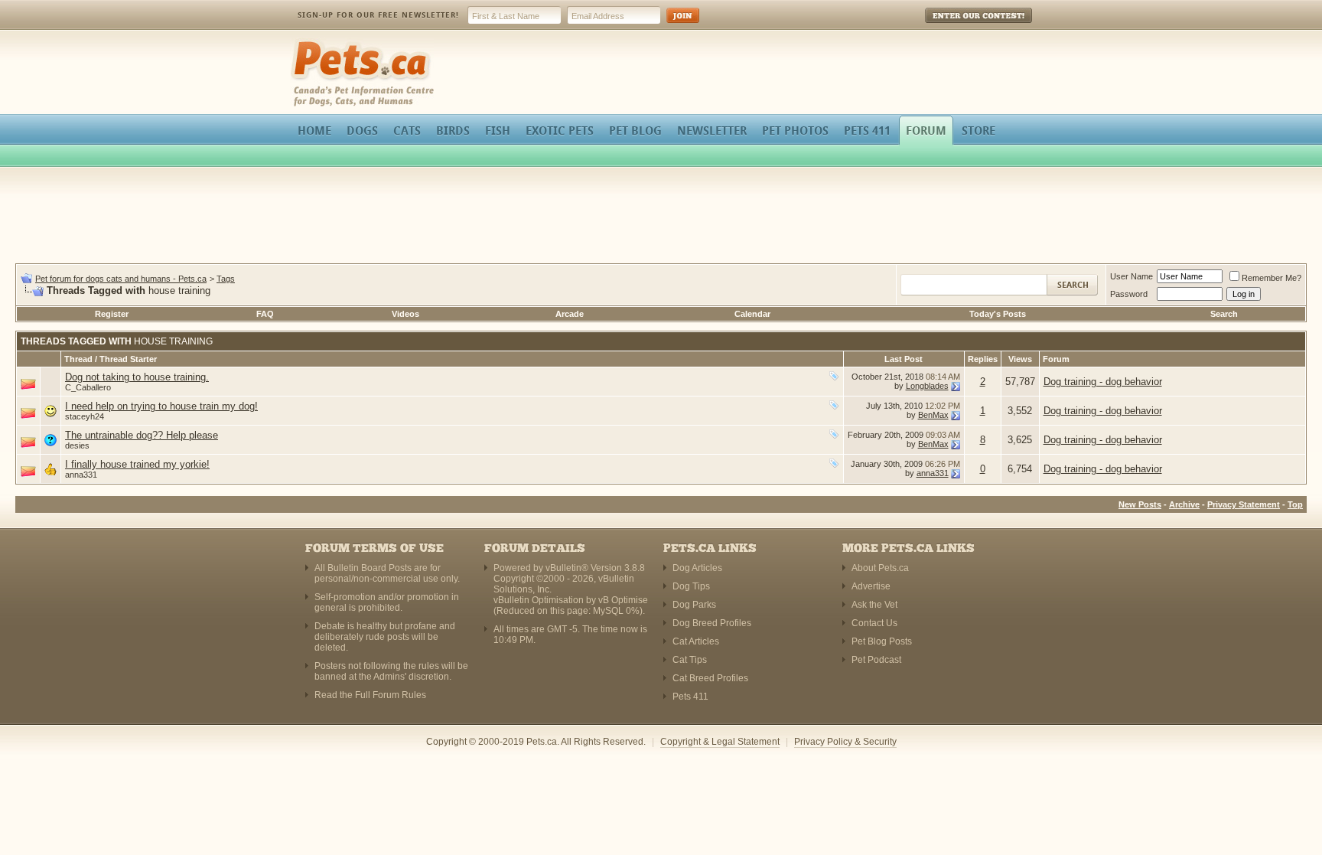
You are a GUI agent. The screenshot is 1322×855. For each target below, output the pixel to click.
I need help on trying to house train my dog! (161, 406)
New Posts (1139, 504)
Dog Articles (697, 568)
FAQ (265, 313)
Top (1295, 504)
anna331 (81, 474)
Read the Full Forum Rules (370, 695)
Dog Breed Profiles (711, 623)
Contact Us (874, 623)
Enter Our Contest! (958, 26)
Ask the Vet (874, 604)
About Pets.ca (880, 568)
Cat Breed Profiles (710, 678)
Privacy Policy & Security (845, 741)
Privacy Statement (1243, 504)
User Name (1131, 276)
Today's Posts (997, 313)
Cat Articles (695, 641)
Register (112, 313)
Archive (1184, 504)
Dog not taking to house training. (137, 377)
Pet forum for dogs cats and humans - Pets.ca (121, 278)
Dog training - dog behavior (1103, 381)
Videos (405, 313)
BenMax (933, 414)
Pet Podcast (876, 659)
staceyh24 (84, 416)
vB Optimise (623, 600)
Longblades (927, 385)
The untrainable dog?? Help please (141, 435)
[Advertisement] (661, 217)
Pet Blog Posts (881, 641)
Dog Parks (694, 604)
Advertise (871, 586)
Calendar (752, 313)
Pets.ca (307, 42)
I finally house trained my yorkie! (137, 464)
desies (77, 445)
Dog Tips (691, 586)
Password (1129, 294)
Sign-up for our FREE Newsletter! (378, 15)
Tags (226, 278)
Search (1224, 313)
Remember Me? (1271, 277)
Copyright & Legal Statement (720, 741)
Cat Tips (689, 659)
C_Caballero (88, 387)
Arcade (569, 313)
